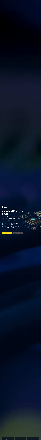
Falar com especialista (17, 233)
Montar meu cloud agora (7, 233)
